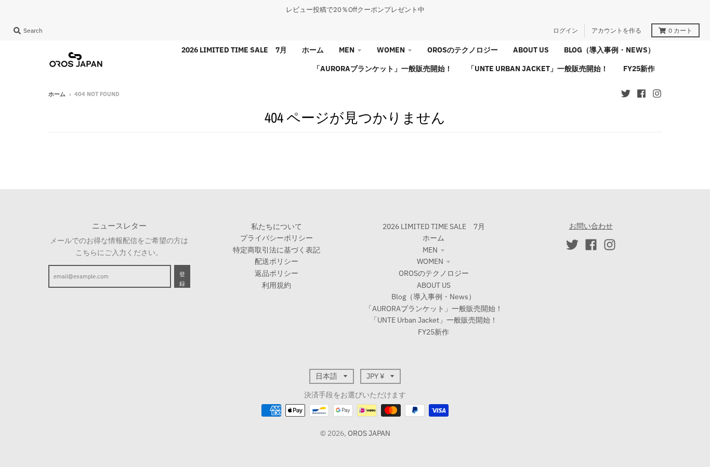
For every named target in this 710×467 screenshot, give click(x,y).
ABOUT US (434, 285)
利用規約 (276, 285)
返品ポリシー (276, 273)
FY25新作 (433, 332)
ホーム (56, 94)
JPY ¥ (375, 376)
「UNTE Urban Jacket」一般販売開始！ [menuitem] (537, 68)
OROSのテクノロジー (434, 273)
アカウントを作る (616, 30)
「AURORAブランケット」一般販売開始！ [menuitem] (382, 68)
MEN (430, 250)
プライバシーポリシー (276, 238)
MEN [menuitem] (346, 50)
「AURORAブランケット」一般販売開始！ (434, 308)
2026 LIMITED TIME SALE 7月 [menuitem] (234, 50)
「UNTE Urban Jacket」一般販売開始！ (433, 320)
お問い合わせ (591, 226)
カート (680, 30)
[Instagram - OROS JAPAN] (657, 93)
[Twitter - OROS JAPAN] (625, 93)
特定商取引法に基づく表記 (276, 250)
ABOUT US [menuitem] (531, 50)
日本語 (326, 376)
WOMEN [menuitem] (391, 50)
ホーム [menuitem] (313, 50)
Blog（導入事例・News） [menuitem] (609, 50)
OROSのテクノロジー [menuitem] (462, 50)
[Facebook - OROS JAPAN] (641, 93)
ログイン (565, 30)
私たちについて (276, 226)
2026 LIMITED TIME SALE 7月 (434, 226)
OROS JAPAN (369, 433)
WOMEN (430, 261)
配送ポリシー (276, 261)
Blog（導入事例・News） (433, 296)
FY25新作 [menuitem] (639, 68)
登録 (182, 279)
